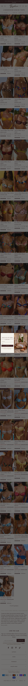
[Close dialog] (26, 333)
